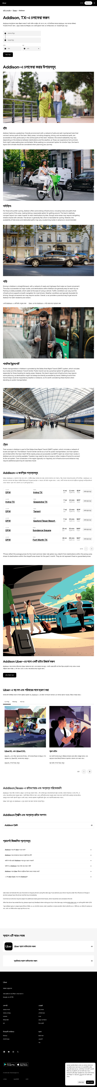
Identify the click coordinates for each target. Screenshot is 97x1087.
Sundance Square (42, 530)
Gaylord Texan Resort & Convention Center (55, 520)
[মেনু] (94, 3)
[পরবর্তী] (89, 771)
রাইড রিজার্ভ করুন (9, 675)
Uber (4, 3)
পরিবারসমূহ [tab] (14, 701)
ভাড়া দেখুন (8, 55)
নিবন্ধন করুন (88, 3)
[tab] (27, 701)
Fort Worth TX (40, 539)
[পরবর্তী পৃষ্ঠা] (91, 548)
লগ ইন (81, 3)
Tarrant (37, 511)
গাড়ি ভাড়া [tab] (22, 701)
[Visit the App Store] (22, 1064)
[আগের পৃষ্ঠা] (86, 548)
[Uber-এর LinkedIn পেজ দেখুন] (4, 1052)
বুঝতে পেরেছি (90, 1082)
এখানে (80, 1074)
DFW (8, 492)
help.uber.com (72, 902)
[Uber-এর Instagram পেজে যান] (13, 1052)
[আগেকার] (83, 771)
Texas (15, 10)
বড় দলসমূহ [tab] (7, 701)
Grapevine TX (40, 501)
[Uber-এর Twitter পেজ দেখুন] (18, 1052)
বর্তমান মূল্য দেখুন (87, 491)
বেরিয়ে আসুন (81, 1082)
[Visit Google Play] (9, 1065)
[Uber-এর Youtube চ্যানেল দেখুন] (8, 1052)
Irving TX (37, 492)
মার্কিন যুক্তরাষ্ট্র (7, 10)
